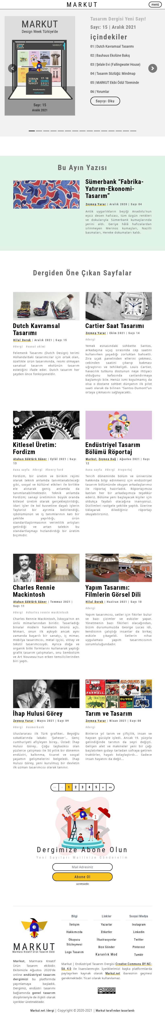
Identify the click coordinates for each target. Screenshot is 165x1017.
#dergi (18, 346)
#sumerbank (35, 727)
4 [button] (89, 787)
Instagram (139, 924)
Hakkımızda (74, 932)
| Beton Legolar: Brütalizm (110, 54)
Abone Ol (82, 877)
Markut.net (112, 973)
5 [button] (96, 787)
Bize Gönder (106, 947)
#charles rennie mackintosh (47, 612)
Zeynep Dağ (107, 458)
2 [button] (75, 787)
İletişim (74, 924)
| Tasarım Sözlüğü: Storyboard (113, 73)
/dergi (50, 1010)
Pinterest (139, 947)
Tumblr (138, 954)
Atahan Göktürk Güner (30, 458)
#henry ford (54, 469)
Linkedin (138, 932)
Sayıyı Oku (105, 106)
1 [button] (69, 787)
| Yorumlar (99, 96)
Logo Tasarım (74, 952)
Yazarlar (106, 924)
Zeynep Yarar (96, 204)
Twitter (139, 939)
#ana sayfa (21, 469)
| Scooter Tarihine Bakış (109, 64)
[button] (12, 73)
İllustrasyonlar (107, 939)
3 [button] (82, 787)
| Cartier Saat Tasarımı (108, 45)
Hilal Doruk (22, 340)
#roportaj (125, 469)
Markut (91, 458)
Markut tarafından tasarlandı (115, 1010)
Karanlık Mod (107, 954)
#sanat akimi (36, 346)
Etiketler (106, 932)
